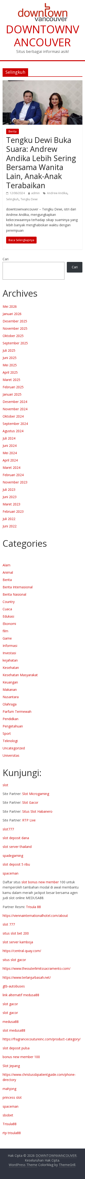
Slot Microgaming (35, 793)
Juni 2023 (10, 497)
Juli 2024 (9, 438)
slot (5, 785)
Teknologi (10, 741)
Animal (8, 572)
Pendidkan (10, 719)
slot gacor (10, 1004)
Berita (12, 131)
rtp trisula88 (12, 1133)
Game (7, 638)
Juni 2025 (10, 357)
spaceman (10, 873)
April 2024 (10, 460)
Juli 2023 (9, 489)
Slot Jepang (11, 1066)
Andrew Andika (57, 193)
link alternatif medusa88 (21, 995)
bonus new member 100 (21, 1057)
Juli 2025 (9, 350)
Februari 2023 (13, 511)
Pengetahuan (13, 726)
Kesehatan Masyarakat (20, 675)
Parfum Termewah (17, 711)
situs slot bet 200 (16, 933)
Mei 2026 (10, 306)
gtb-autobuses (14, 986)
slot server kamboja (18, 942)
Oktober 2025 (13, 335)
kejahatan (10, 660)
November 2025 (15, 328)
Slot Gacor (30, 802)
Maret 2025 (11, 379)
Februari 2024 (13, 475)
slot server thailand (17, 846)
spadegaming (13, 855)
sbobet (8, 1115)
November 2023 (15, 482)
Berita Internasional (18, 587)
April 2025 (10, 372)
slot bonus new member (40, 882)
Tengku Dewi (29, 199)
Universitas (11, 755)
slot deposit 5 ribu (16, 864)
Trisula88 (10, 1124)
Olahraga (10, 704)
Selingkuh (12, 199)
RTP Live (29, 820)
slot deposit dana (16, 838)
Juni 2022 (10, 526)
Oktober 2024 (13, 416)
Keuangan (10, 682)
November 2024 (15, 409)
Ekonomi (9, 623)
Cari (5, 259)
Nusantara (11, 697)
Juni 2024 (10, 445)
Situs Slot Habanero (37, 811)
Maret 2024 (11, 467)
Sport (7, 733)
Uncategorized (14, 748)
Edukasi (8, 616)
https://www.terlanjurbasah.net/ (27, 977)
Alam (6, 565)
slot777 (8, 829)
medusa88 (11, 1021)
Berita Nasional (14, 594)
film (5, 631)
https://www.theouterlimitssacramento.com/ (36, 968)
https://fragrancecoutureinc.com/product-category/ (42, 1039)
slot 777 (9, 924)
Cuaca (7, 609)
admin (35, 193)
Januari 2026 (12, 314)
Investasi (9, 653)
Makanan (10, 689)
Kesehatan (11, 667)
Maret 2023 (11, 504)
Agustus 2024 (13, 431)
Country (9, 601)
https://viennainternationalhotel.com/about (35, 915)
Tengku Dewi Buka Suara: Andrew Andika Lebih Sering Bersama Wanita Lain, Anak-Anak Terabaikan (41, 162)
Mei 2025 (10, 365)
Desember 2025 (15, 321)
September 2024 (15, 423)
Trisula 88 (33, 907)
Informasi (10, 645)
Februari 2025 (13, 387)
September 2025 (15, 343)
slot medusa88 (14, 1030)
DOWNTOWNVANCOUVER (42, 35)
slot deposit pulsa (16, 1048)
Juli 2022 (9, 519)
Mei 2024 (10, 453)
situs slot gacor (14, 959)
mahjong (9, 1088)
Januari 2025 (12, 394)
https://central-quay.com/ (22, 950)
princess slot (12, 1097)
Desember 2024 (15, 401)
